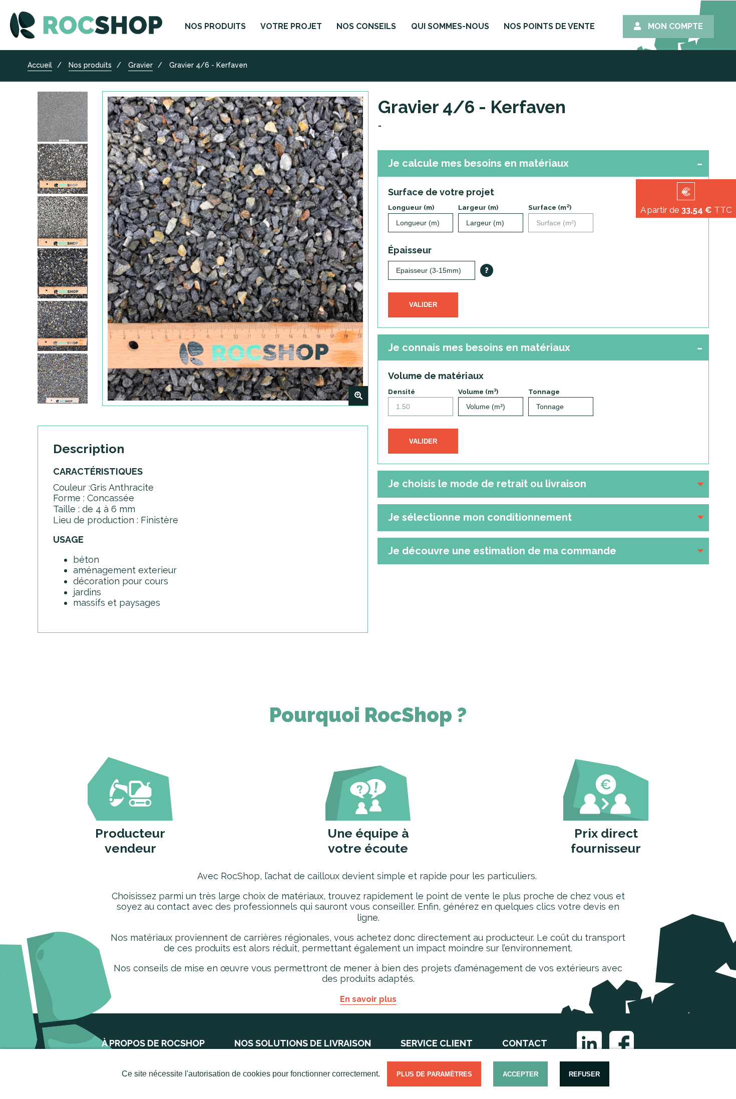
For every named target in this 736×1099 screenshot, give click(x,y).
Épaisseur (410, 250)
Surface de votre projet (441, 192)
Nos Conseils (366, 26)
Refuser (584, 1074)
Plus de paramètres (434, 1074)
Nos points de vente (549, 26)
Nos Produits (215, 26)
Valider (423, 304)
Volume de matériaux (436, 376)
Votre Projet (291, 26)
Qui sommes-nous (450, 26)
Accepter (520, 1074)
